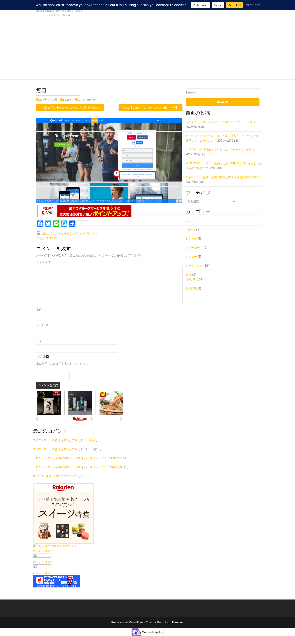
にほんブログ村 (43, 551)
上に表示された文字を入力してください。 (63, 364)
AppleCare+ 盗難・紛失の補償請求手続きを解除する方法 (222, 177)
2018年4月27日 (48, 100)
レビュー (191, 257)
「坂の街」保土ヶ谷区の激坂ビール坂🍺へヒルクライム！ (70, 458)
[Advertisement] (147, 51)
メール (42, 325)
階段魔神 (116, 467)
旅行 (188, 275)
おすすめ (191, 239)
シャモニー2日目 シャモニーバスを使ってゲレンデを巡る (222, 122)
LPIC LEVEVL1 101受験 (46, 476)
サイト (40, 341)
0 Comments (87, 100)
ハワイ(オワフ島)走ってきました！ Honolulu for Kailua (221, 149)
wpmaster (70, 476)
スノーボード (194, 248)
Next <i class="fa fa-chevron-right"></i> (150, 108)
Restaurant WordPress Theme (134, 622)
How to (190, 230)
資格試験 (191, 288)
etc (188, 221)
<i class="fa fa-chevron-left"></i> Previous (70, 108)
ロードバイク (194, 266)
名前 (40, 309)
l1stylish (67, 100)
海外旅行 (191, 279)
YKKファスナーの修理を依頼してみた (56, 440)
